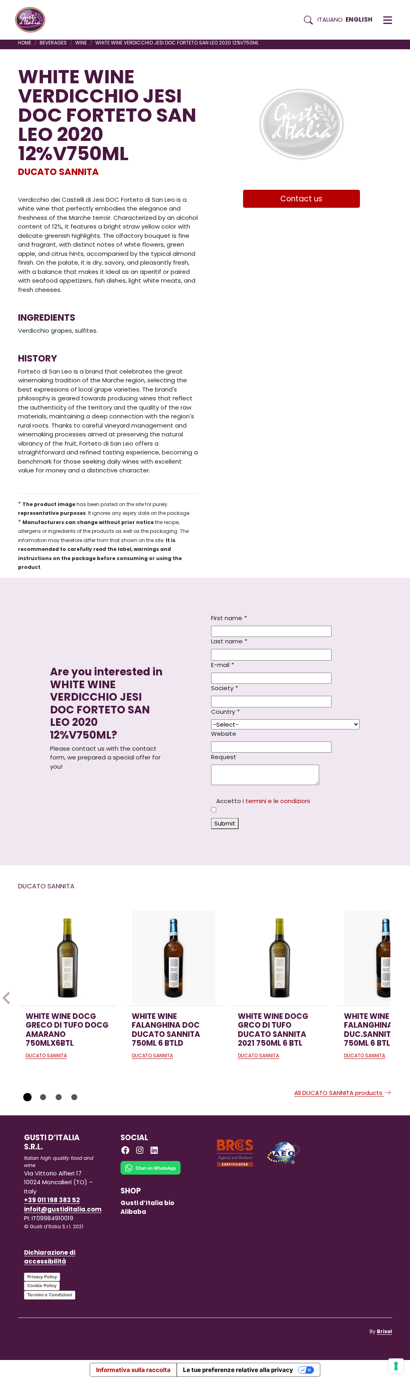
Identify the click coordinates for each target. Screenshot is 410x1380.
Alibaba (133, 1211)
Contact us (301, 198)
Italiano (330, 19)
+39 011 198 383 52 (52, 1200)
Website (223, 733)
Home (24, 42)
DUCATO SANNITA (58, 171)
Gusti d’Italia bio (147, 1203)
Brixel (384, 1331)
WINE (81, 42)
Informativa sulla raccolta (133, 1370)
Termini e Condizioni (49, 1295)
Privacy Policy (42, 1277)
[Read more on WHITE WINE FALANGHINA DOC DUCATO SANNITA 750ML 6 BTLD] (174, 958)
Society (224, 688)
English (359, 19)
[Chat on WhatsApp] (151, 1173)
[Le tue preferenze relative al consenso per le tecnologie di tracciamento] (396, 1366)
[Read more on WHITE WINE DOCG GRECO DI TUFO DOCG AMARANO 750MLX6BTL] (68, 958)
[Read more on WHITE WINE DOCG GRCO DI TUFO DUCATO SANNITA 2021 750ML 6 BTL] (280, 958)
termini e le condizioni (277, 801)
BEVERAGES (53, 42)
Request (223, 757)
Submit (224, 823)
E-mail (222, 665)
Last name (229, 641)
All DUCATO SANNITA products (339, 1093)
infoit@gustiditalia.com (62, 1209)
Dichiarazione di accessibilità (49, 1257)
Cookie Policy (41, 1285)
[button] (387, 20)
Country (225, 711)
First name (229, 618)
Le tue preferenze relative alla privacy (238, 1370)
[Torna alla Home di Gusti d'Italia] (33, 20)
